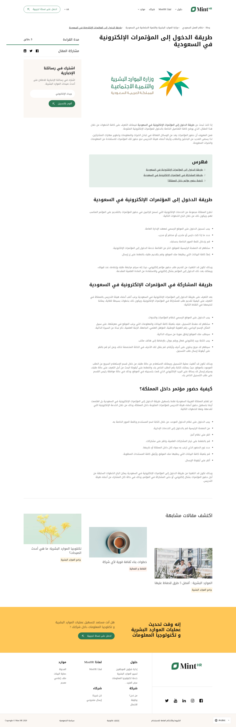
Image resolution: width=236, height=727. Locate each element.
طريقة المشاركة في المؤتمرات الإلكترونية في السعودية (173, 175)
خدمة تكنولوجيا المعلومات (124, 678)
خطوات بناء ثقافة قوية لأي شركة (124, 562)
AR (67, 9)
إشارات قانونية (113, 720)
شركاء (152, 9)
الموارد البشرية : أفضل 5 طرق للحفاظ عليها (183, 583)
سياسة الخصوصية (66, 720)
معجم (63, 683)
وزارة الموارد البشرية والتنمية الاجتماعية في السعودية (152, 28)
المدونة (62, 669)
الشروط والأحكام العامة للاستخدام (166, 720)
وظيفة (134, 700)
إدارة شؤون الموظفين (126, 669)
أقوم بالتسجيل (65, 103)
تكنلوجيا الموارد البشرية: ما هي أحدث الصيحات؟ (56, 551)
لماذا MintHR (165, 9)
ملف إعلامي (60, 678)
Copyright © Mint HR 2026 (16, 720)
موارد (142, 9)
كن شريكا (97, 695)
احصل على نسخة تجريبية (45, 9)
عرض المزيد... (131, 683)
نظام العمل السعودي (192, 28)
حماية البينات (60, 674)
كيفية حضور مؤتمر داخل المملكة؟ (185, 180)
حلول (179, 9)
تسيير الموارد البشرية (127, 674)
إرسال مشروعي (94, 700)
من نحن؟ (133, 695)
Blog (208, 28)
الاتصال (133, 704)
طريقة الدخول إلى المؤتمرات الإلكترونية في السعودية (174, 169)
